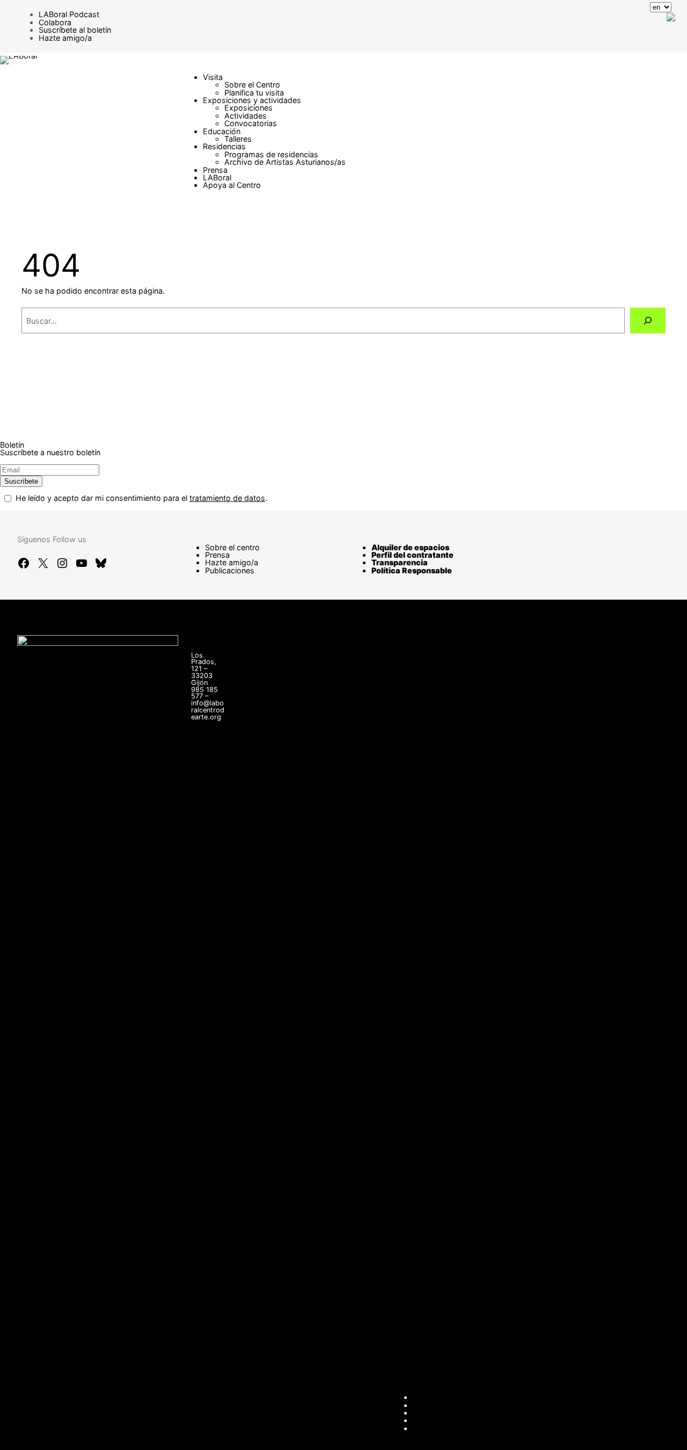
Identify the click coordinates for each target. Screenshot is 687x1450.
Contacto (429, 1397)
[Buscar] (648, 320)
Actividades (245, 115)
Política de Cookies (447, 1428)
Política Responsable (411, 570)
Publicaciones (229, 570)
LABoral (217, 177)
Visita (213, 77)
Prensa (215, 169)
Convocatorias (250, 123)
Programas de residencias (271, 154)
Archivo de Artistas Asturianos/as (285, 161)
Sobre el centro (232, 547)
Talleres (238, 138)
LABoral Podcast (69, 14)
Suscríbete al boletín (75, 29)
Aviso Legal (433, 1412)
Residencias (224, 146)
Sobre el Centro (252, 84)
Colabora (55, 22)
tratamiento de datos (227, 497)
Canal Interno (436, 1405)
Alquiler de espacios (410, 547)
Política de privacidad (451, 1420)
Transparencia (399, 562)
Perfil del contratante (412, 554)
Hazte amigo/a (65, 37)
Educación (221, 131)
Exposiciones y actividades (252, 100)
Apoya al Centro (232, 185)
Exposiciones (248, 107)
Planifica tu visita (254, 92)
